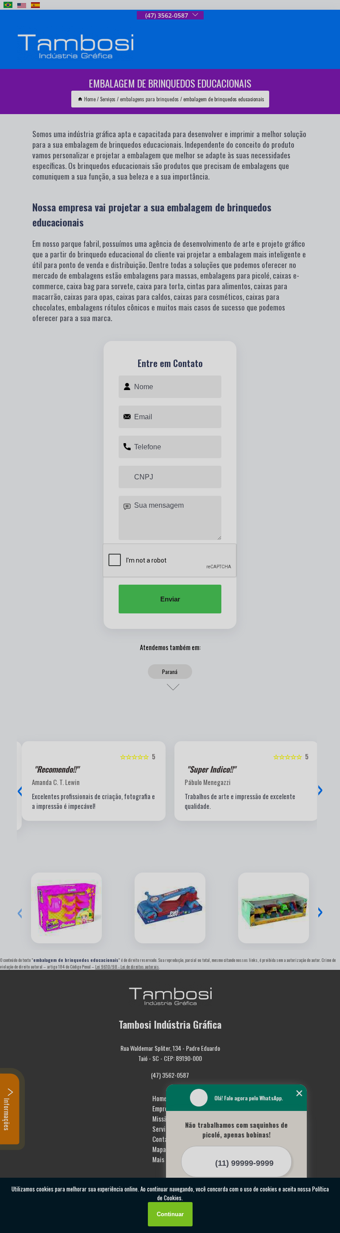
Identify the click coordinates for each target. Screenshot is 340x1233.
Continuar (170, 1214)
